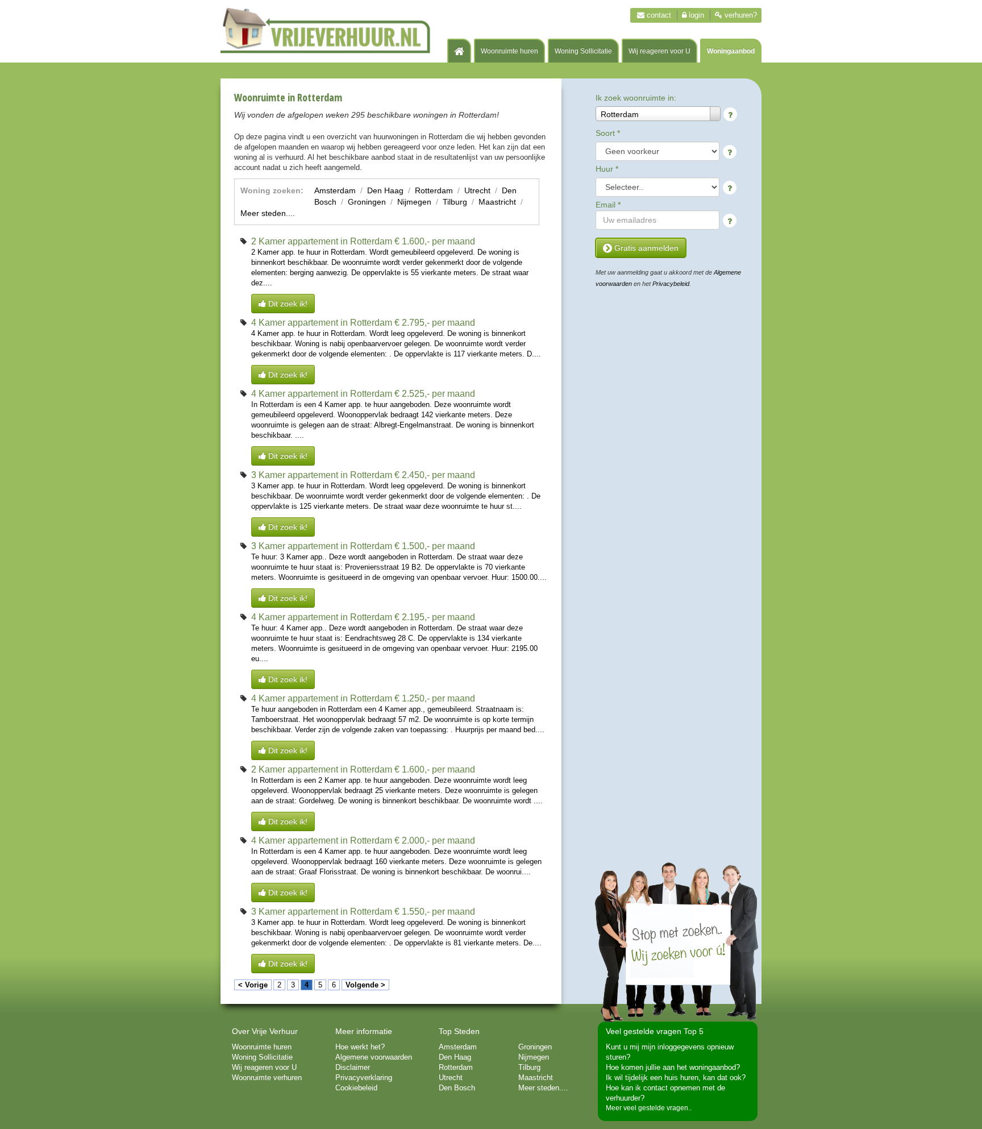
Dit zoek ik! (286, 303)
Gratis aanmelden (645, 247)
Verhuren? (739, 15)
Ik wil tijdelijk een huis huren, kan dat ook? (676, 1077)
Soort (608, 133)
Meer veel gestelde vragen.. (649, 1108)
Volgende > (365, 985)
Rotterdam (434, 190)
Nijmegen (414, 201)
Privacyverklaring (363, 1077)
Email (608, 204)
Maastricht (497, 201)
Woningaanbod (731, 51)
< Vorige (253, 985)
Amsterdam (335, 190)
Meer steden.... (267, 213)
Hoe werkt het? (360, 1047)
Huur (607, 168)
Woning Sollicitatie (583, 51)
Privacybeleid (670, 283)
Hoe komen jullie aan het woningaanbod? (673, 1067)
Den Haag (385, 190)
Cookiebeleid (356, 1088)
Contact (657, 15)
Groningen (367, 201)
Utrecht (477, 190)
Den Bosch (457, 1088)
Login (695, 15)
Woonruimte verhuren (267, 1077)
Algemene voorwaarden (373, 1057)
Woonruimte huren (509, 51)
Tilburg (455, 201)
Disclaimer (352, 1067)
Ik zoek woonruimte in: (636, 97)
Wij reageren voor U (659, 51)
